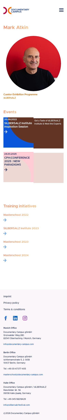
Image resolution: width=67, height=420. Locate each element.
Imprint (7, 296)
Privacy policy (11, 303)
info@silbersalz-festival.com (16, 405)
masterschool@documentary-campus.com (23, 375)
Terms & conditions (14, 309)
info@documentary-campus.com (18, 344)
